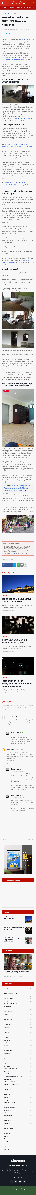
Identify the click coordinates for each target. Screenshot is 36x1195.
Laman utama (6, 13)
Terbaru (5, 839)
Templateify (21, 1189)
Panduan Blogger (18, 1123)
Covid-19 (18, 1063)
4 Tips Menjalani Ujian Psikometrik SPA (17, 973)
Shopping (18, 1014)
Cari (33, 3)
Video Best (18, 1061)
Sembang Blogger (18, 998)
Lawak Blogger (18, 1079)
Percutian (11, 559)
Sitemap (12, 1192)
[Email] (9, 33)
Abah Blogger (18, 1136)
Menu (2, 3)
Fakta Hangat (18, 1001)
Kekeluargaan (18, 1006)
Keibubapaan (18, 1040)
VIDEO (18, 1058)
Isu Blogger (18, 1100)
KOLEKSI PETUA (18, 1110)
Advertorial (18, 1022)
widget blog (18, 1094)
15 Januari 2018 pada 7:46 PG (17, 797)
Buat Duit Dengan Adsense (18, 1069)
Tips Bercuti (18, 1024)
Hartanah (18, 1045)
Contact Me (27, 1192)
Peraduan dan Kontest (18, 1107)
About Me (19, 1192)
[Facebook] (4, 33)
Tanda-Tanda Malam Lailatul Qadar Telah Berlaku (16, 600)
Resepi (19, 8)
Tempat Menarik (18, 1011)
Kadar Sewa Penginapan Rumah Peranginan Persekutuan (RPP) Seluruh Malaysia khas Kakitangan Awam (17, 488)
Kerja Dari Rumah (18, 1019)
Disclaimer (12, 553)
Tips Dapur (27, 8)
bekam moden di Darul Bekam (22, 118)
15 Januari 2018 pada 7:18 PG (21, 749)
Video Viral (18, 1149)
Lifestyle (13, 13)
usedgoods (10, 749)
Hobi (34, 8)
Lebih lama (30, 839)
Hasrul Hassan (15, 733)
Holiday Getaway (18, 1048)
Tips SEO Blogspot (18, 1032)
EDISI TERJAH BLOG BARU (18, 1081)
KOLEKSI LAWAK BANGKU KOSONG (18, 1076)
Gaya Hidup (11, 8)
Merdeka (18, 1118)
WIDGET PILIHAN (18, 1050)
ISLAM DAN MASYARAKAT (18, 1102)
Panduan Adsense (18, 1089)
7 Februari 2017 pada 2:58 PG (17, 735)
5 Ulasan (27, 29)
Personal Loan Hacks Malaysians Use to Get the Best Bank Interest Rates (17, 683)
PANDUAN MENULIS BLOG (18, 993)
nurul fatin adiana (13, 717)
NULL (18, 1113)
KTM (18, 1139)
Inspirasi (18, 1087)
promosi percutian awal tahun (14, 60)
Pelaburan (18, 1056)
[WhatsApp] (18, 565)
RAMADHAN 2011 (18, 1133)
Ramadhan (18, 1027)
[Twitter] (7, 33)
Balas (8, 727)
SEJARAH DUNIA (18, 1105)
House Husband (18, 996)
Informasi (18, 1071)
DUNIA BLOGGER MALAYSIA (18, 1004)
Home (4, 8)
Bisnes (18, 1144)
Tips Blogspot (18, 1037)
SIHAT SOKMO (18, 1141)
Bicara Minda (18, 1053)
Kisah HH (18, 1126)
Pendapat (18, 1097)
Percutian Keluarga (18, 1128)
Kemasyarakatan (18, 1115)
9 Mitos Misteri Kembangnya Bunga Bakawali (12, 939)
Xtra (18, 1092)
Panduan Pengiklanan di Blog (18, 1084)
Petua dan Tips (18, 1120)
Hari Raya (18, 1035)
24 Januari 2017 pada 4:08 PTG (27, 717)
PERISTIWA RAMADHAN (18, 1131)
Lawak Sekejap (18, 1074)
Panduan (18, 991)
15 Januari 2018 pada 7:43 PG (17, 771)
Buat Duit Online (18, 1009)
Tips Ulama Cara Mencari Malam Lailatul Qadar (14, 641)
